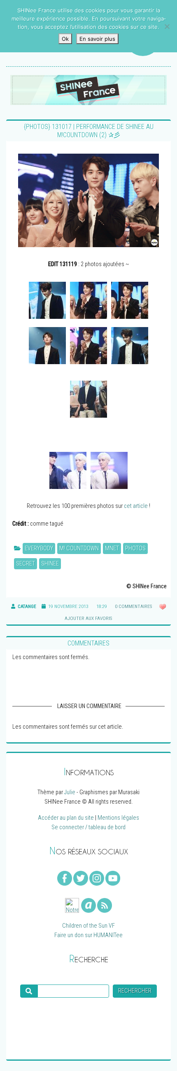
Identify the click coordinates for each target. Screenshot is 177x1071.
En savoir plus (97, 38)
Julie (69, 792)
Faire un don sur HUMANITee (88, 935)
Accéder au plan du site (66, 817)
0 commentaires (133, 606)
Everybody (39, 548)
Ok (65, 38)
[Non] (167, 26)
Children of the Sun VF (88, 925)
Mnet (112, 548)
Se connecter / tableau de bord (88, 827)
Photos (135, 548)
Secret (25, 563)
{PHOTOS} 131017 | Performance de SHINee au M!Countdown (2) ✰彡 (89, 131)
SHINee (50, 563)
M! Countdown (79, 548)
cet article (136, 506)
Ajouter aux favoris (87, 618)
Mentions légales (118, 817)
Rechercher (134, 990)
